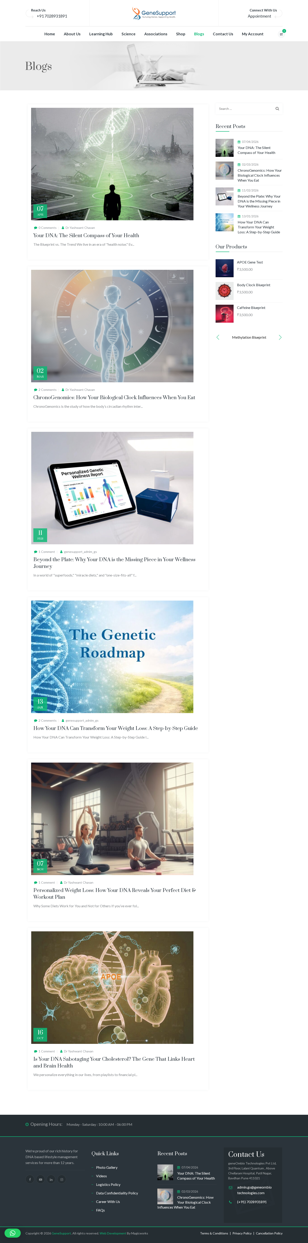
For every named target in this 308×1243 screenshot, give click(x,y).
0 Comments (48, 228)
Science (129, 34)
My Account (253, 34)
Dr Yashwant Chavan (80, 228)
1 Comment (47, 552)
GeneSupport (61, 1233)
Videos (101, 1176)
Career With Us (108, 1201)
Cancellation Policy (269, 1233)
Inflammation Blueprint (249, 337)
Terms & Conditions (214, 1233)
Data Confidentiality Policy (117, 1193)
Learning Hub (101, 34)
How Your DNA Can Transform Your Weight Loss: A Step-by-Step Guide (115, 728)
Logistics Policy (108, 1184)
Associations (155, 34)
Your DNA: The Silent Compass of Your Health (86, 235)
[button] (217, 337)
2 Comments (48, 390)
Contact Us (223, 34)
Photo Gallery (106, 1167)
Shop (180, 34)
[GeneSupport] (154, 13)
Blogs (199, 34)
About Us (72, 34)
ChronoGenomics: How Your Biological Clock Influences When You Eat (114, 397)
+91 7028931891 (52, 16)
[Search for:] (249, 108)
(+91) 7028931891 (252, 1202)
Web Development (113, 1233)
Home (49, 34)
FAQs (100, 1210)
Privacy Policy (242, 1233)
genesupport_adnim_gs (80, 552)
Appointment (259, 16)
